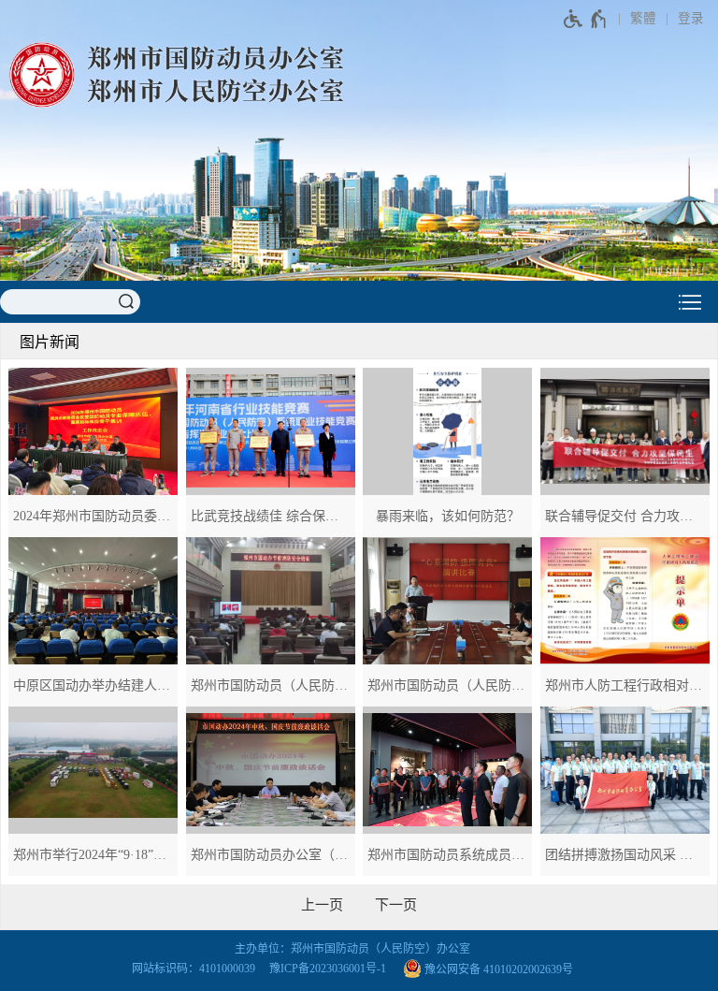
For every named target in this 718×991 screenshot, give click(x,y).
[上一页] (322, 904)
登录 (691, 18)
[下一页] (396, 904)
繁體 (643, 18)
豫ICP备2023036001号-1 (327, 968)
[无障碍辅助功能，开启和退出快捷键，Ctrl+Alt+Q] (586, 18)
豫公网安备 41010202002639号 (497, 968)
